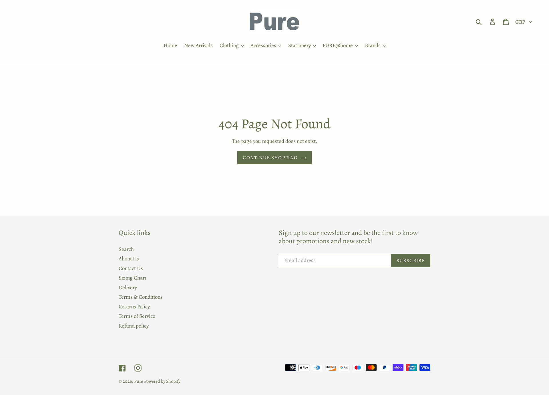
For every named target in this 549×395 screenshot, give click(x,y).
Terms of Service (137, 316)
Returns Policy (134, 306)
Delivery (128, 287)
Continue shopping (270, 157)
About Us (129, 258)
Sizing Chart (132, 278)
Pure (138, 381)
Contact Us (131, 268)
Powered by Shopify (162, 381)
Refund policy (134, 326)
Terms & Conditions (141, 297)
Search (126, 249)
